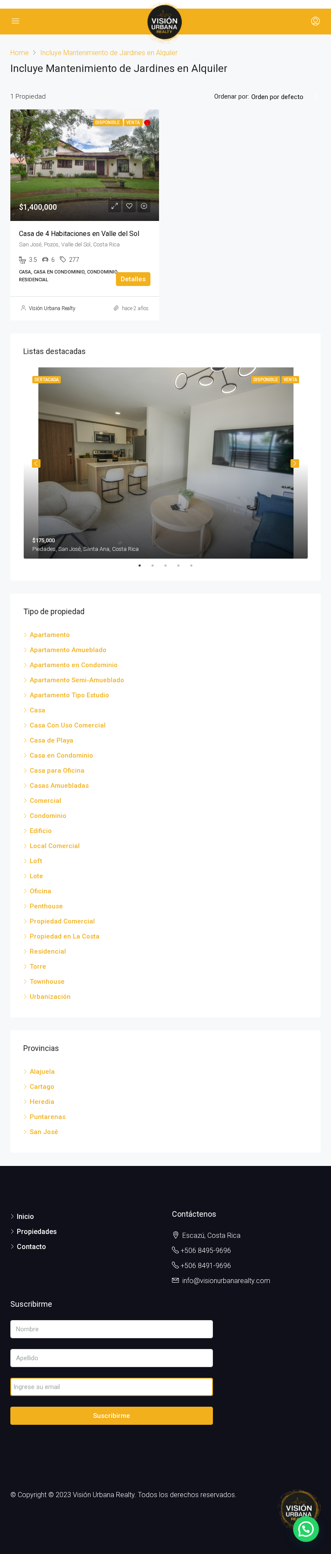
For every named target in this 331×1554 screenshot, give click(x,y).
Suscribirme (111, 1416)
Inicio (25, 1216)
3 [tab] (170, 565)
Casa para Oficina (57, 770)
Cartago (42, 1087)
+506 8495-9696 (206, 1250)
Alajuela (42, 1071)
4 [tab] (182, 565)
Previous (36, 463)
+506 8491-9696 (206, 1266)
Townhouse (47, 981)
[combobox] (285, 97)
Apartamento (50, 635)
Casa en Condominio (61, 755)
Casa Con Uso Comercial (68, 725)
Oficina (40, 891)
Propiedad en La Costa (65, 936)
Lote (36, 876)
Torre (38, 966)
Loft (36, 861)
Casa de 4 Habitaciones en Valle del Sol (79, 234)
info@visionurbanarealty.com (226, 1281)
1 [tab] (144, 565)
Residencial (48, 951)
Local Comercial (55, 846)
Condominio (48, 816)
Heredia (42, 1102)
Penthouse (46, 906)
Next (294, 463)
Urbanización (50, 997)
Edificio (41, 831)
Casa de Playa (51, 740)
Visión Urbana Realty (52, 308)
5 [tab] (195, 565)
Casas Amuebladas (59, 785)
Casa (37, 710)
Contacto (31, 1247)
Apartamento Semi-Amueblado (77, 680)
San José (44, 1132)
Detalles (133, 279)
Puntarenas (48, 1117)
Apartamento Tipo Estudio (69, 695)
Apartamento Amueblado (68, 650)
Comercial (45, 801)
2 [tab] (157, 565)
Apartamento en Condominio (74, 665)
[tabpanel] (166, 463)
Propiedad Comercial (62, 921)
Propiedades (37, 1232)
